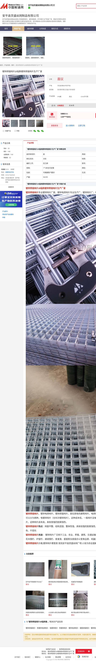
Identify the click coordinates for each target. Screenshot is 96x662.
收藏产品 (8, 131)
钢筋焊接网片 (85, 628)
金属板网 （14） (9, 155)
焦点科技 (61, 660)
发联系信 (54, 125)
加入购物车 (70, 125)
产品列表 (7, 65)
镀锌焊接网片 (31, 628)
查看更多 (11, 187)
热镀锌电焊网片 (42, 628)
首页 (1, 65)
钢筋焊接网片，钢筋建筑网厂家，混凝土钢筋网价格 (18, 58)
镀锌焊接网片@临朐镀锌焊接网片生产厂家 (61, 651)
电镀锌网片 (54, 628)
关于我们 (17, 657)
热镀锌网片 (63, 628)
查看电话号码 (9, 172)
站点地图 (48, 657)
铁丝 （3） (7, 148)
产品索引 (5, 211)
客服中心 (38, 657)
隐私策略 (58, 657)
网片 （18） (7, 152)
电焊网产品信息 (51, 649)
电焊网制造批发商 (64, 649)
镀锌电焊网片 (73, 628)
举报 (18, 131)
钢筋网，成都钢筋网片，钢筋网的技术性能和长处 (40, 58)
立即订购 (81, 125)
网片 (12, 65)
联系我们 (27, 657)
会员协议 (68, 657)
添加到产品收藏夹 (8, 214)
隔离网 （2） (8, 158)
